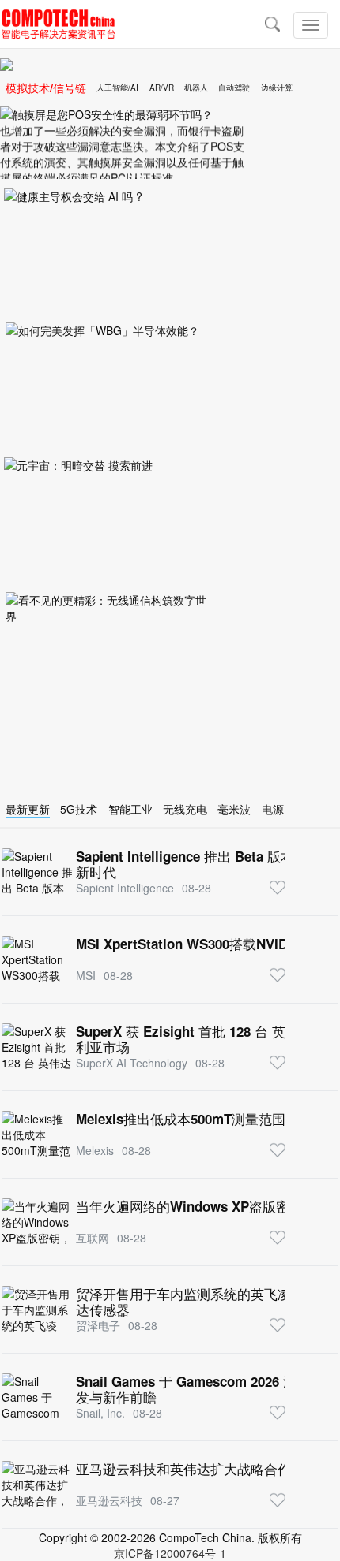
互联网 (92, 1238)
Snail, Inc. (100, 1413)
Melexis (95, 1150)
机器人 (196, 87)
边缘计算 (277, 87)
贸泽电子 (98, 1325)
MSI (86, 975)
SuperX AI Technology (131, 1063)
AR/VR (161, 87)
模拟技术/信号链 (46, 87)
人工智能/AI (117, 87)
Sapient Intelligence (125, 888)
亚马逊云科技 (109, 1500)
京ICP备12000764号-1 (170, 1553)
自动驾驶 (234, 87)
